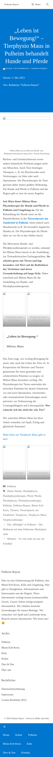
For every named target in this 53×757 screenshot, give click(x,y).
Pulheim (11, 486)
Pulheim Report (11, 4)
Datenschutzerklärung (13, 688)
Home (6, 734)
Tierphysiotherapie (13, 519)
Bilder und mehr (42, 718)
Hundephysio (30, 491)
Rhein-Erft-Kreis (10, 647)
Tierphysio (21, 514)
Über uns (6, 669)
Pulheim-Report (21, 505)
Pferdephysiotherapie (29, 500)
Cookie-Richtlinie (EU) (13, 699)
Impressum (7, 694)
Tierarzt (14, 510)
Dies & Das (7, 664)
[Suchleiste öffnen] (47, 4)
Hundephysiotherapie (14, 495)
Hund (10, 491)
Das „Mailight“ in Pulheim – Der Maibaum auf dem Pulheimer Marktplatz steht (25, 529)
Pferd (30, 495)
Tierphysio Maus (37, 514)
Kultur (4, 658)
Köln (4, 653)
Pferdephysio (10, 500)
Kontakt (25, 752)
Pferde (37, 495)
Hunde (18, 491)
